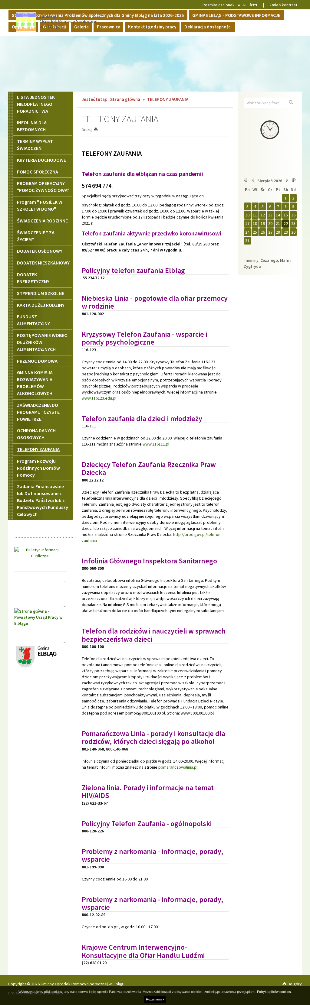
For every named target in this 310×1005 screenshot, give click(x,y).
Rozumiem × (155, 999)
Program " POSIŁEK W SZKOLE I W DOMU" (39, 205)
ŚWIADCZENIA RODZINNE (42, 221)
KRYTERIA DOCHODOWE (41, 160)
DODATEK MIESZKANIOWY (43, 263)
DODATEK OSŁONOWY (39, 251)
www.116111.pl (156, 444)
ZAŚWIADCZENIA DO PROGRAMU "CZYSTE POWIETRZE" (38, 412)
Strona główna (125, 99)
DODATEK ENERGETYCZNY (33, 277)
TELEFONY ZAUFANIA (38, 449)
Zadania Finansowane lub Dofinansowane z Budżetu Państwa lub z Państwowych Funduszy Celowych (42, 500)
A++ (253, 5)
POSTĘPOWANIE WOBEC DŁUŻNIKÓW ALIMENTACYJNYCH (42, 342)
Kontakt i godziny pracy (152, 27)
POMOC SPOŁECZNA (37, 172)
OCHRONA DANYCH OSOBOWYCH (36, 433)
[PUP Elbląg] (40, 616)
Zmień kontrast (283, 5)
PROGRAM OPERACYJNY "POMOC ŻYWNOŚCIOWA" (43, 186)
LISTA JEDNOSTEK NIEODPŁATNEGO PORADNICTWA (36, 104)
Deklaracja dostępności (208, 27)
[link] (133, 270)
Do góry (294, 984)
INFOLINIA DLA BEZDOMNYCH (32, 125)
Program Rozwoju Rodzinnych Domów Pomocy (38, 468)
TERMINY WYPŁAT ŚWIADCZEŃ (35, 144)
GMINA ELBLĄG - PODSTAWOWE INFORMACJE (236, 15)
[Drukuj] (98, 129)
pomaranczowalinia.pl (177, 767)
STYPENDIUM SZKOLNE (40, 293)
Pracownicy (108, 27)
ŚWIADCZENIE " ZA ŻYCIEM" (35, 235)
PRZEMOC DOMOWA (37, 361)
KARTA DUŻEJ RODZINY (40, 305)
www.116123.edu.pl (99, 398)
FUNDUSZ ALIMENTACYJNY (33, 319)
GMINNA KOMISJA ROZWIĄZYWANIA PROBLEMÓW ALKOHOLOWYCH (35, 382)
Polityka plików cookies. (274, 992)
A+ (244, 5)
